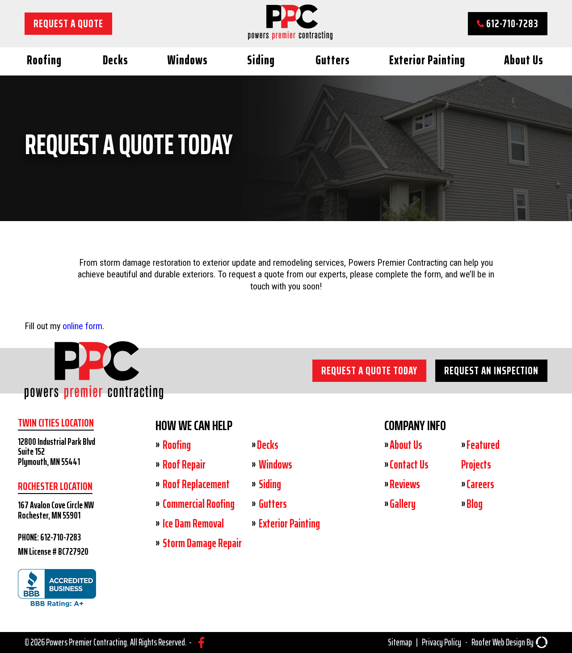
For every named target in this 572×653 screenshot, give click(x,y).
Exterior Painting (427, 60)
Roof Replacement (195, 484)
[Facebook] (201, 642)
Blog (475, 504)
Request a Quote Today (369, 370)
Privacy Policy (441, 642)
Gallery (403, 504)
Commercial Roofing (198, 504)
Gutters (332, 60)
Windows (187, 60)
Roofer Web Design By (502, 642)
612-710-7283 (511, 23)
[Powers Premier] (94, 387)
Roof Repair (183, 464)
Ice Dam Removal (192, 523)
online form (82, 326)
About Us (523, 60)
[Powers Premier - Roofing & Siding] (290, 36)
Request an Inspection (491, 370)
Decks (115, 60)
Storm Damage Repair (201, 543)
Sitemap (400, 642)
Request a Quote (68, 23)
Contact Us (409, 464)
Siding (261, 60)
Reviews (405, 484)
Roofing (44, 60)
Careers (480, 484)
